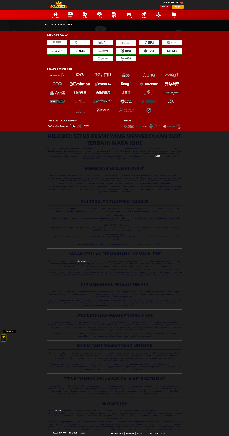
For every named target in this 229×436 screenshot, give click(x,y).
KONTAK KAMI (172, 2)
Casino (84, 18)
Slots (70, 18)
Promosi (174, 18)
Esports (129, 18)
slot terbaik (81, 261)
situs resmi (59, 410)
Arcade (158, 18)
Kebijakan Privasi (157, 433)
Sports (99, 18)
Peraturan (141, 433)
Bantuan (130, 433)
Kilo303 (157, 156)
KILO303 (62, 433)
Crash (143, 18)
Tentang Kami (116, 433)
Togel (114, 18)
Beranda (55, 18)
